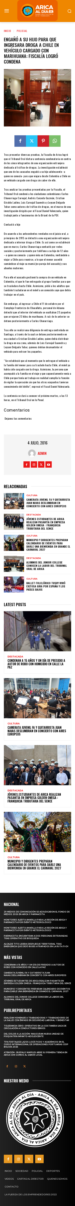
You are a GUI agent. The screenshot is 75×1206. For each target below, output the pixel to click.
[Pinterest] (43, 141)
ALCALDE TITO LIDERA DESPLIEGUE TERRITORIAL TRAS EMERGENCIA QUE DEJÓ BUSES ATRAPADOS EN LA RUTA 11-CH (36, 945)
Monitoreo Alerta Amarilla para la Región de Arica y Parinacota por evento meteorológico (35, 921)
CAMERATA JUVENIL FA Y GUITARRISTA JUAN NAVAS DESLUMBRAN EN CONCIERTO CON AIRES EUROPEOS (48, 502)
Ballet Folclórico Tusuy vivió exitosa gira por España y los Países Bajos (45, 586)
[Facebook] (20, 141)
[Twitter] (32, 141)
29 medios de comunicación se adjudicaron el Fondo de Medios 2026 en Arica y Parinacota (37, 913)
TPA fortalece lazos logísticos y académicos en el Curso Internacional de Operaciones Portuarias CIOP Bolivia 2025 (36, 1044)
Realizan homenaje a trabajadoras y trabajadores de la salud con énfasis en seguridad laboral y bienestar (36, 1019)
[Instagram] (34, 464)
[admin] (33, 453)
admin (42, 453)
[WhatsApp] (55, 141)
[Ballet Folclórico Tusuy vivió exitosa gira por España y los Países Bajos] (14, 584)
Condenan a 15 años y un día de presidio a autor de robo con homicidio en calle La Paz (36, 663)
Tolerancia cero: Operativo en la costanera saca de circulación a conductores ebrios (35, 1027)
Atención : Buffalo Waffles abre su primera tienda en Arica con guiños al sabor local (35, 1053)
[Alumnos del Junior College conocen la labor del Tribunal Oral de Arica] (14, 564)
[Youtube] (48, 464)
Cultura (31, 495)
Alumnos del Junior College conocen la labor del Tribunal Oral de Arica (46, 565)
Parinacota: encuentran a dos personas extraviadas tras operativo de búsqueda (36, 937)
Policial (22, 31)
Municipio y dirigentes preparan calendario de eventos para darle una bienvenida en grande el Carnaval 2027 (48, 544)
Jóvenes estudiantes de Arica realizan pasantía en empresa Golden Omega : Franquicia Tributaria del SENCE (45, 523)
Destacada (33, 515)
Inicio (7, 31)
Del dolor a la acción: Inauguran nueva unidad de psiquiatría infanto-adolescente (33, 1035)
